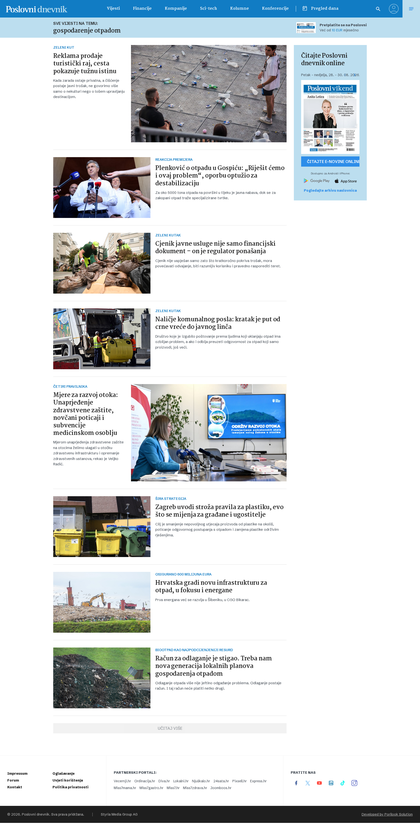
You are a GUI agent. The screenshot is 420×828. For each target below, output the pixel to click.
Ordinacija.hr (144, 781)
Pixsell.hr (239, 781)
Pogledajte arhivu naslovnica (330, 190)
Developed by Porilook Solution (387, 814)
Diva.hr (164, 781)
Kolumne (239, 8)
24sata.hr (221, 781)
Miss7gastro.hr (151, 788)
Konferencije (275, 8)
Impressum (17, 773)
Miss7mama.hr (125, 788)
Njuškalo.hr (201, 781)
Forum (13, 780)
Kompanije (176, 8)
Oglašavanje (63, 773)
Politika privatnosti (70, 787)
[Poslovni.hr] (37, 9)
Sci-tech (208, 8)
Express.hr (258, 781)
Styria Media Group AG (119, 814)
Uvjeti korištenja (67, 780)
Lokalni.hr (181, 781)
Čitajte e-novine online (333, 161)
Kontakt (14, 787)
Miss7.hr (173, 788)
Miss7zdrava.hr (195, 788)
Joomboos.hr (220, 788)
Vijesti (113, 8)
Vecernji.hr (122, 781)
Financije (142, 8)
